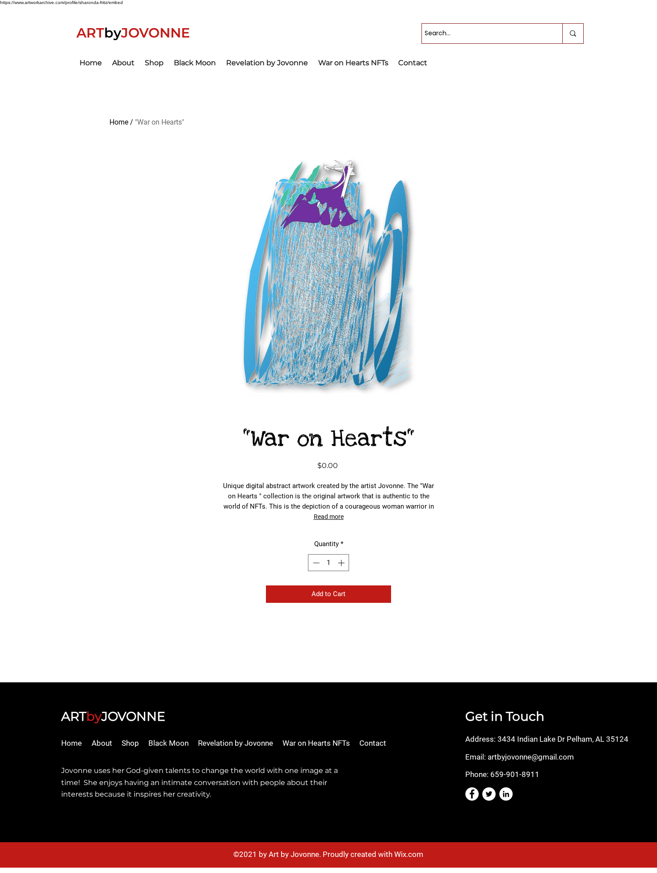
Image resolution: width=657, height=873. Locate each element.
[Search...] (572, 33)
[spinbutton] (328, 563)
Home (119, 122)
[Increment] (342, 563)
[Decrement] (315, 563)
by (93, 716)
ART (73, 716)
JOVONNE (133, 716)
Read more (329, 516)
